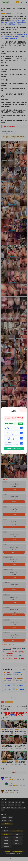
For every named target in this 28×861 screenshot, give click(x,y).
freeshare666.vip (9, 434)
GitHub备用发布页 (9, 439)
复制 (22, 428)
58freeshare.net (8, 429)
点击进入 (21, 423)
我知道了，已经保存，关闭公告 (14, 448)
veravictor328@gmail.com (11, 444)
